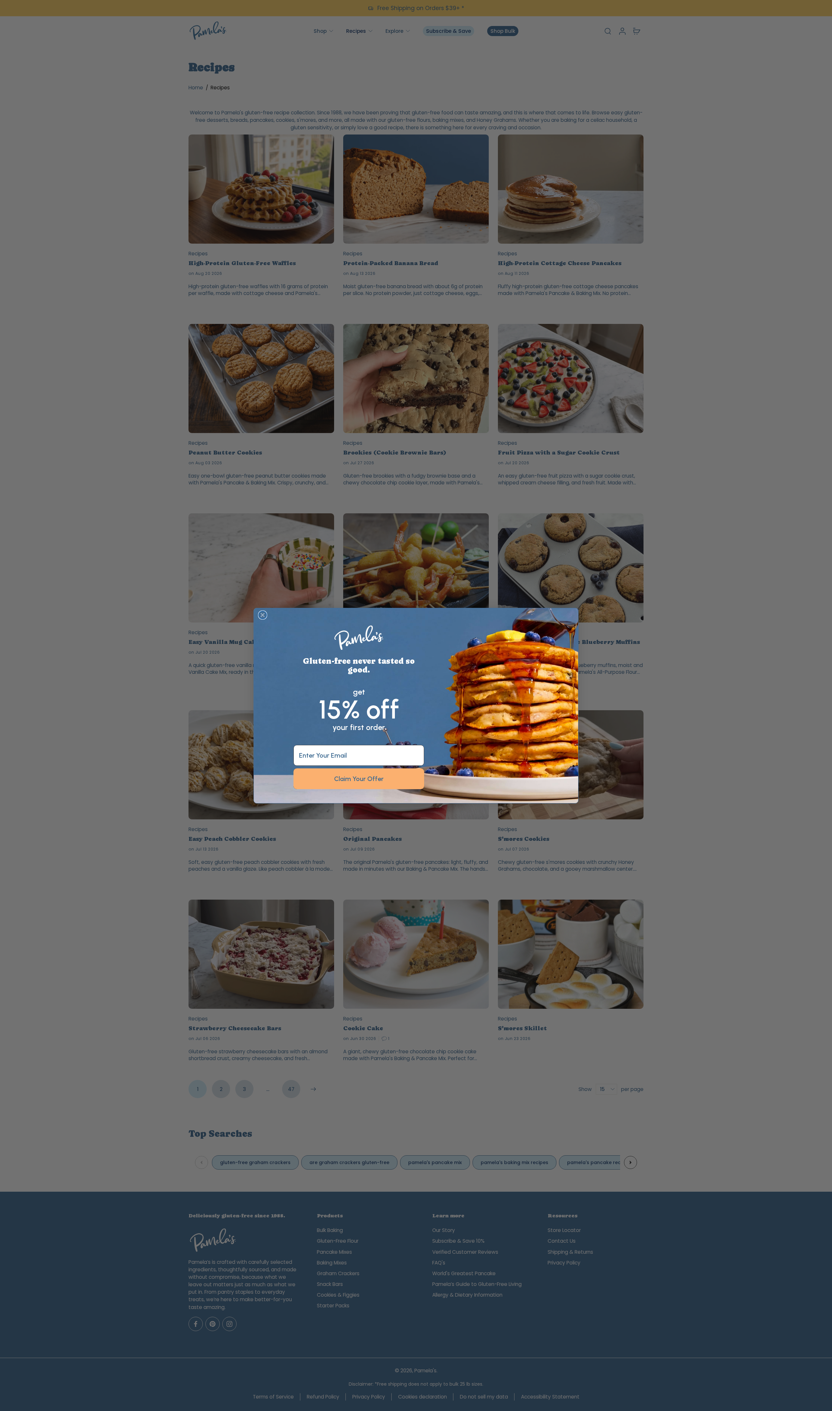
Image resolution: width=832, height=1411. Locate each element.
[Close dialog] (262, 615)
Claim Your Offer (359, 778)
